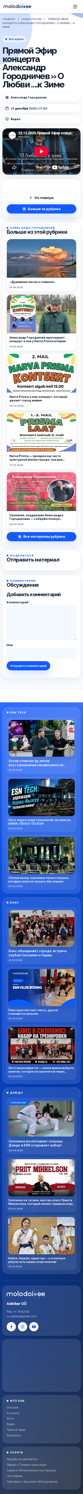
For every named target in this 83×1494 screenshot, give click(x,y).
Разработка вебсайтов (22, 1459)
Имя (10, 645)
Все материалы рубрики (44, 536)
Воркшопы (14, 1435)
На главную (44, 198)
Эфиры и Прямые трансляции (27, 1464)
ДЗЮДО (16, 1092)
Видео (11, 1424)
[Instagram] (22, 1326)
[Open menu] (75, 6)
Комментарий (18, 602)
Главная (8, 19)
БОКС (14, 902)
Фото (10, 1418)
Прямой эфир (16, 1429)
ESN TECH (18, 712)
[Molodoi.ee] (26, 1294)
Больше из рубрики (44, 209)
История (12, 1407)
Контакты (13, 1413)
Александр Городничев (29, 97)
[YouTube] (33, 1326)
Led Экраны (15, 1476)
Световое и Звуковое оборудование (32, 1481)
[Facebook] (11, 1326)
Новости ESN (32, 19)
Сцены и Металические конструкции (31, 1470)
